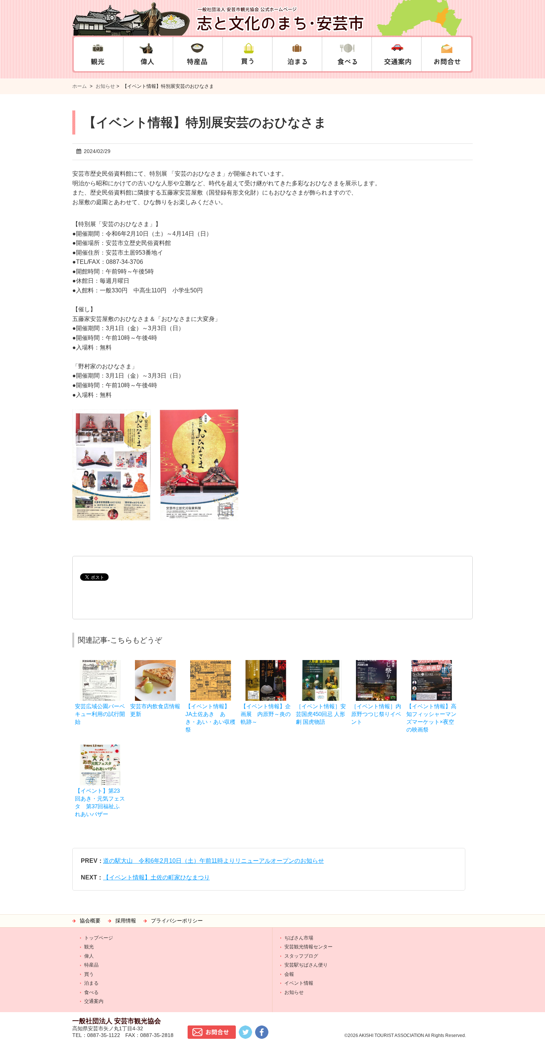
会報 (289, 974)
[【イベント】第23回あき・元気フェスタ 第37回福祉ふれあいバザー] (100, 748)
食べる (91, 992)
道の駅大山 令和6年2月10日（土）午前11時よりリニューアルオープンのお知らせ (213, 861)
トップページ (98, 938)
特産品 (91, 965)
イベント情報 (298, 983)
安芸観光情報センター (308, 946)
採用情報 (125, 921)
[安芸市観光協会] (272, 18)
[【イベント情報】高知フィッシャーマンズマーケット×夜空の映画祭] (431, 663)
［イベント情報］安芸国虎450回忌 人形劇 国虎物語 (321, 714)
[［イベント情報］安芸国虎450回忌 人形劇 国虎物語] (321, 663)
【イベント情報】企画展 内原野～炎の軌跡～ (266, 714)
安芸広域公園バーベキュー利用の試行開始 (100, 714)
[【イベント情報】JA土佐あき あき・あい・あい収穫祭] (210, 663)
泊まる (91, 983)
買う (89, 974)
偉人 (89, 956)
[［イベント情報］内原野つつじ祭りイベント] (376, 663)
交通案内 (93, 1001)
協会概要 (90, 921)
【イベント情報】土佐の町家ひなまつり (156, 877)
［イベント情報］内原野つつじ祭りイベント (376, 714)
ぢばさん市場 (298, 938)
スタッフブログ (301, 956)
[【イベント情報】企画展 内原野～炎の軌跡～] (265, 663)
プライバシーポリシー (177, 921)
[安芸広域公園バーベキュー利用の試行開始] (100, 663)
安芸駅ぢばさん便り (306, 965)
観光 (89, 946)
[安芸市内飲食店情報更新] (155, 663)
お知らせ (105, 86)
